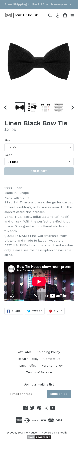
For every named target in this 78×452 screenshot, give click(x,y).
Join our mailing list (39, 384)
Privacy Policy (25, 365)
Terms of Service (39, 372)
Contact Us (51, 359)
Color (8, 154)
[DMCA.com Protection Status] (39, 438)
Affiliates (25, 352)
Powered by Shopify (54, 432)
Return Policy (28, 359)
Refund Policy (52, 365)
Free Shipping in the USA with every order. (39, 4)
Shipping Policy (48, 352)
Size (7, 140)
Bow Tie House (27, 432)
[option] (19, 107)
